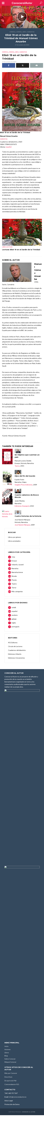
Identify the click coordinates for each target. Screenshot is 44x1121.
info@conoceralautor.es (17, 1097)
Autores (7, 1049)
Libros (6, 1053)
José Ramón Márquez (22, 525)
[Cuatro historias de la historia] (7, 514)
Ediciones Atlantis (14, 654)
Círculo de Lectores (15, 646)
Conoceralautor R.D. (11, 1084)
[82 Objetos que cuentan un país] (7, 456)
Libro (24, 32)
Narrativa (30, 32)
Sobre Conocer (9, 1059)
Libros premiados (14, 541)
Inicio (6, 1046)
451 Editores (12, 642)
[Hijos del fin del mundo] (7, 478)
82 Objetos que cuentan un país (27, 456)
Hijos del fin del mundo (25, 476)
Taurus (17, 466)
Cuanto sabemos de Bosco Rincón (27, 496)
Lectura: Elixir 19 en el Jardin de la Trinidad (21, 250)
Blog (6, 1056)
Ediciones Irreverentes (16, 658)
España (19, 32)
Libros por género (14, 537)
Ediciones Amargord (22, 506)
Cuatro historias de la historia (28, 516)
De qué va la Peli (10, 1081)
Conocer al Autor (28, 1112)
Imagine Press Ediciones (24, 485)
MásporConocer (10, 1062)
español (13, 32)
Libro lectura (7, 247)
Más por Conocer (10, 1073)
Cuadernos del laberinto (17, 650)
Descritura (8, 1077)
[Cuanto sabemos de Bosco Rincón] (7, 496)
